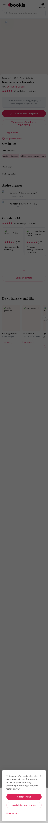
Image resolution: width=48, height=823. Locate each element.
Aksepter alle (24, 797)
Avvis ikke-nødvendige (24, 805)
